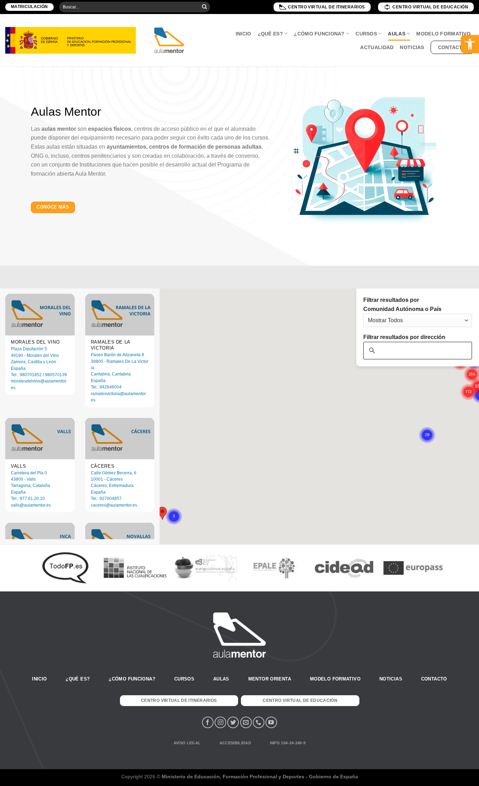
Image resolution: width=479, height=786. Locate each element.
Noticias (412, 47)
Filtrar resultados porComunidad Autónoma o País (402, 304)
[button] (470, 44)
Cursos (366, 33)
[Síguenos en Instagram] (220, 722)
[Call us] (258, 722)
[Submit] (204, 7)
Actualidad (376, 47)
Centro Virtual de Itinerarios (326, 7)
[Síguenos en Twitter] (233, 722)
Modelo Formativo (443, 33)
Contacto (452, 47)
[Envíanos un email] (246, 722)
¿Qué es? (270, 33)
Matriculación (29, 6)
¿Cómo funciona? (319, 33)
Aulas (396, 33)
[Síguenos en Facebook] (208, 722)
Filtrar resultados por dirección (404, 337)
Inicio (243, 33)
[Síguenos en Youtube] (271, 722)
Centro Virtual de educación (430, 7)
